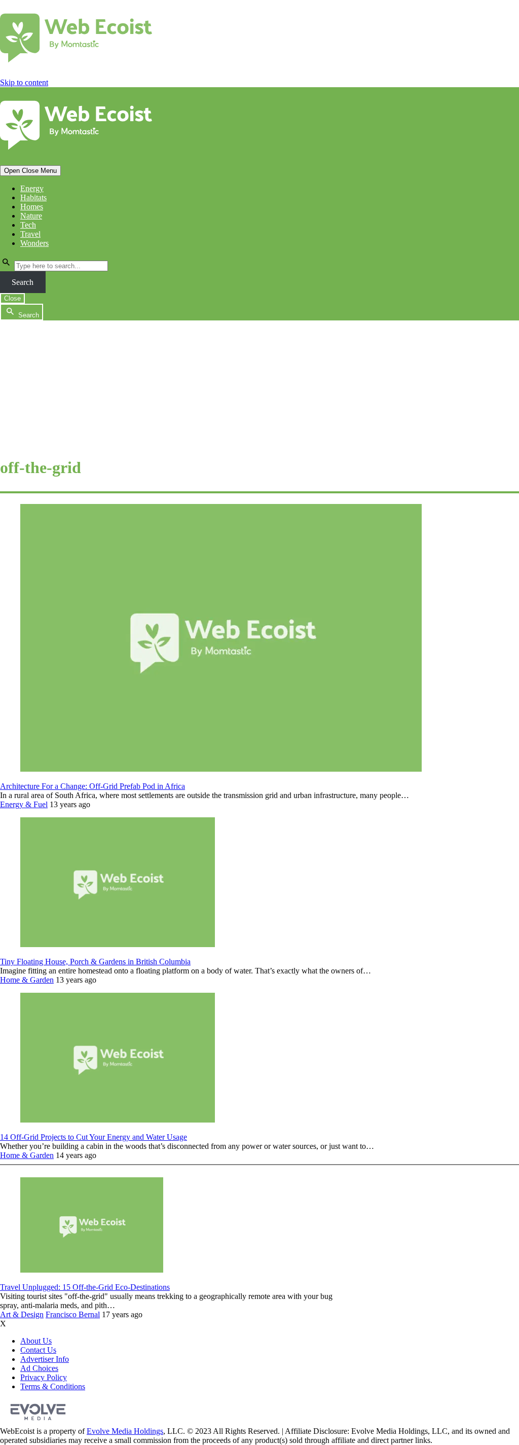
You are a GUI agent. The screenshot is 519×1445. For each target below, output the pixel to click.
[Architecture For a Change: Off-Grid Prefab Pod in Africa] (221, 769)
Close (12, 298)
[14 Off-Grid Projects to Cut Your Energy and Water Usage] (117, 1119)
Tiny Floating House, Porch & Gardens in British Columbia (95, 961)
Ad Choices (39, 1368)
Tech (28, 225)
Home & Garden (27, 980)
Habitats (33, 197)
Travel (30, 234)
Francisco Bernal (73, 1314)
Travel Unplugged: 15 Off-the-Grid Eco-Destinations (85, 1287)
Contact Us (38, 1350)
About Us (36, 1340)
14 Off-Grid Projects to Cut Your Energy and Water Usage (93, 1137)
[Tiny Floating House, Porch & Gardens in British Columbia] (117, 944)
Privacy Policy (43, 1377)
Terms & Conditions (52, 1386)
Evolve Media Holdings (125, 1431)
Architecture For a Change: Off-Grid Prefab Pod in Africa (92, 786)
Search (22, 282)
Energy (32, 188)
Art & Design (22, 1314)
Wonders (34, 243)
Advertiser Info (44, 1359)
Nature (31, 215)
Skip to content (24, 82)
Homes (31, 206)
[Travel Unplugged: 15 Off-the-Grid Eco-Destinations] (91, 1270)
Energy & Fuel (24, 804)
